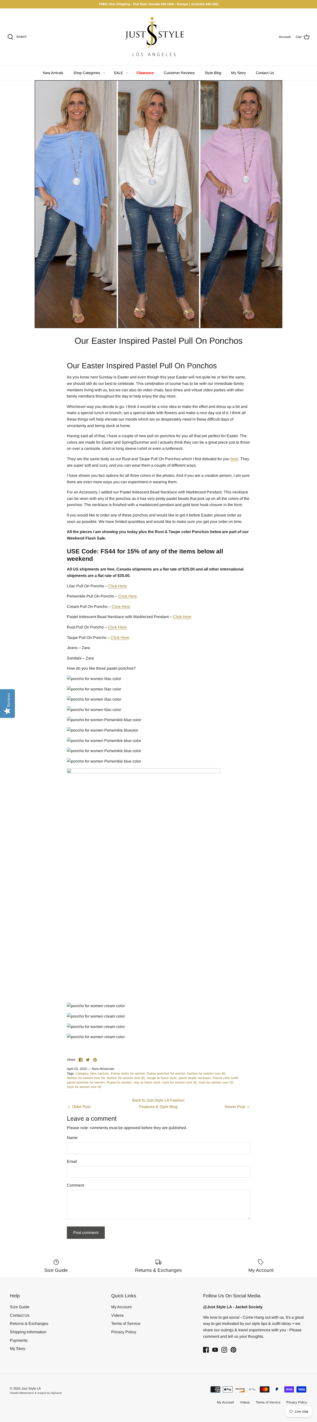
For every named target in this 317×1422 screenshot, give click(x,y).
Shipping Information (28, 1332)
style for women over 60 (84, 1087)
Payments (18, 1340)
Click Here (117, 586)
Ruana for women (119, 1082)
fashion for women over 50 (86, 1078)
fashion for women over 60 (126, 1078)
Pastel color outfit (225, 1078)
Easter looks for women (128, 1073)
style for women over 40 (179, 1082)
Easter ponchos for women (166, 1073)
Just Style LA (31, 1388)
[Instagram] (224, 1350)
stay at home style (146, 1082)
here (234, 459)
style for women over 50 (216, 1082)
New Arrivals (53, 73)
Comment (75, 1185)
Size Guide (19, 1307)
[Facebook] (206, 1350)
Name (72, 1138)
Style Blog (213, 73)
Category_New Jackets (92, 1073)
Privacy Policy (123, 1332)
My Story (238, 73)
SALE (118, 73)
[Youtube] (215, 1350)
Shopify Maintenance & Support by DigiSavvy (36, 1393)
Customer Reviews (179, 73)
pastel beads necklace (195, 1078)
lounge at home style (162, 1078)
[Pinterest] (233, 1350)
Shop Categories (86, 73)
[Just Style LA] (158, 36)
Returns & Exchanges (29, 1323)
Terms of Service (125, 1323)
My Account (121, 1307)
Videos (117, 1315)
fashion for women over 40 (206, 1073)
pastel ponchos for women (86, 1082)
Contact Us (265, 73)
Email (72, 1161)
